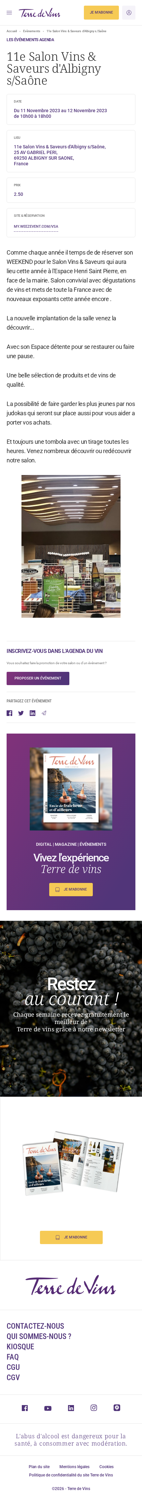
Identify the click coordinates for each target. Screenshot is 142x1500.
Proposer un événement (38, 678)
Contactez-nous (35, 1326)
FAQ (13, 1357)
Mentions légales (74, 1466)
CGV (13, 1377)
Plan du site (39, 1466)
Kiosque (20, 1346)
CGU (13, 1367)
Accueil (12, 31)
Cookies (106, 1466)
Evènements (31, 31)
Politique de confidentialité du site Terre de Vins (71, 1475)
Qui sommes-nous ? (39, 1336)
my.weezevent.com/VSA (36, 226)
